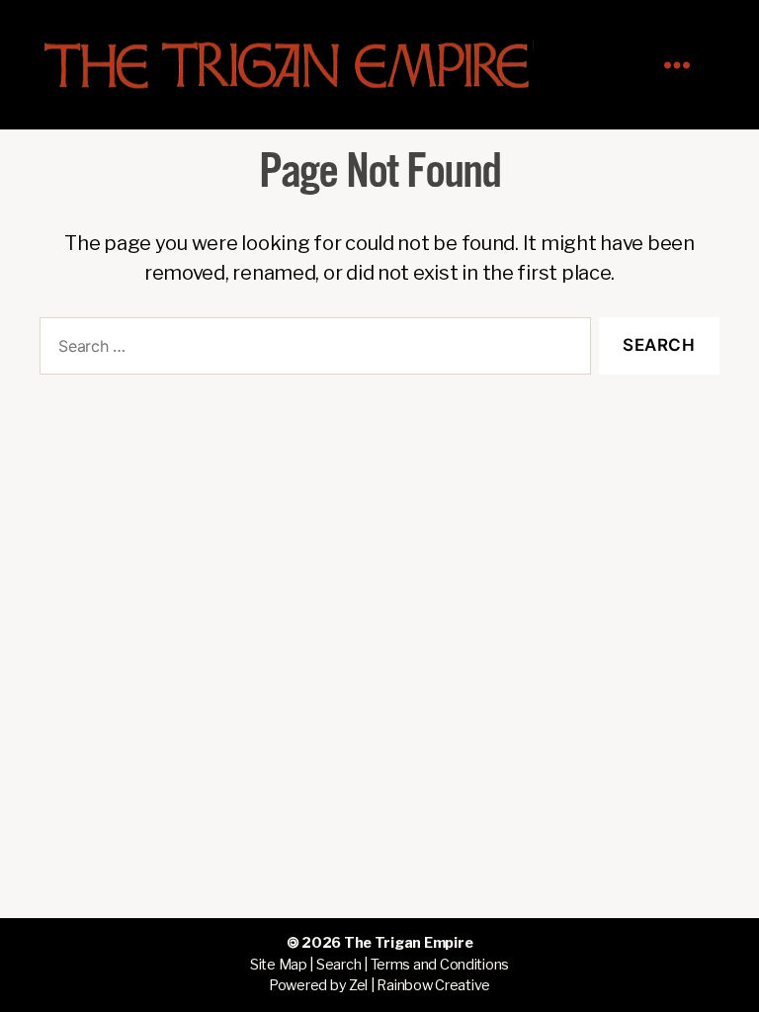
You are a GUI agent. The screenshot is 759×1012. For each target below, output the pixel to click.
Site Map (278, 964)
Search (338, 964)
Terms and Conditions (440, 964)
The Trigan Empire (408, 943)
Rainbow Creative (433, 985)
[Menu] (686, 64)
